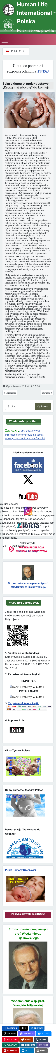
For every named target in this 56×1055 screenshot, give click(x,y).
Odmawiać (18, 545)
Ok (4, 545)
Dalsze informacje (28, 551)
